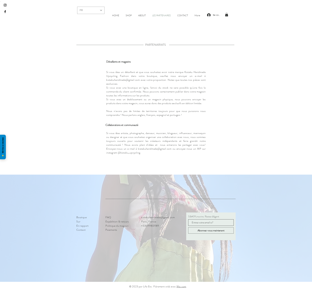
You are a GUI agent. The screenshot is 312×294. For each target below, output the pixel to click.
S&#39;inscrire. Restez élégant (203, 216)
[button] (226, 14)
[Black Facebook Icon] (5, 11)
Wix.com (181, 286)
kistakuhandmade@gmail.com (123, 80)
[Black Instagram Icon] (5, 5)
